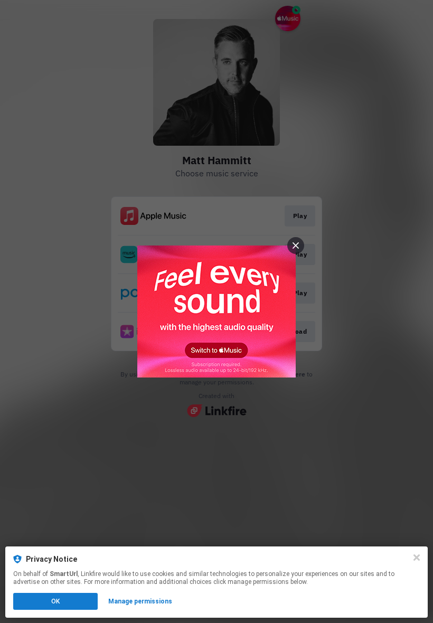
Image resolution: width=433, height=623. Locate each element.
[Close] (416, 557)
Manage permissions (140, 601)
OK (55, 601)
